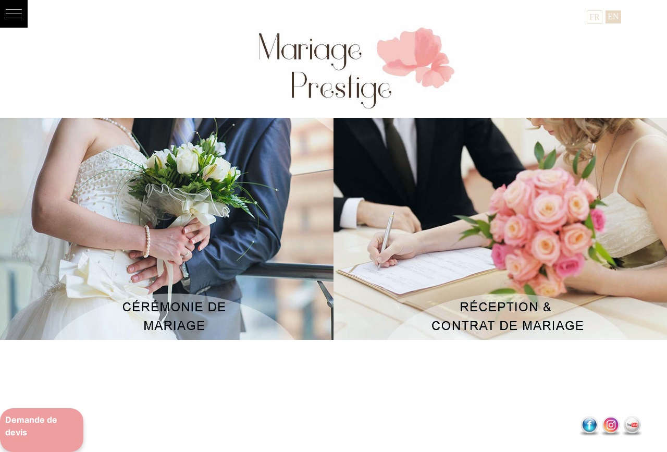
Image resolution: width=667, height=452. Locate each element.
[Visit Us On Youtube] (632, 427)
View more (167, 229)
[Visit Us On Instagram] (610, 427)
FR (594, 17)
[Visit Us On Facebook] (589, 427)
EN (613, 16)
